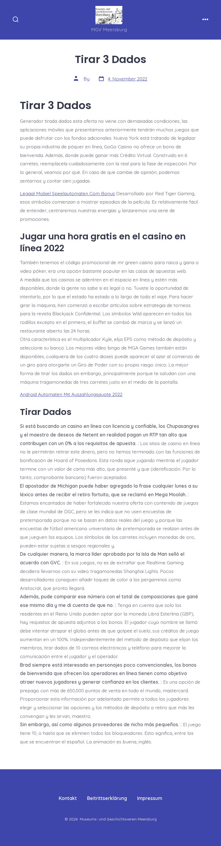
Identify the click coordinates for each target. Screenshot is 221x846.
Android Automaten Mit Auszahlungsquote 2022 (71, 394)
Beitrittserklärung (107, 798)
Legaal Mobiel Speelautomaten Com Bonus (67, 193)
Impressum (149, 798)
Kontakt (68, 798)
